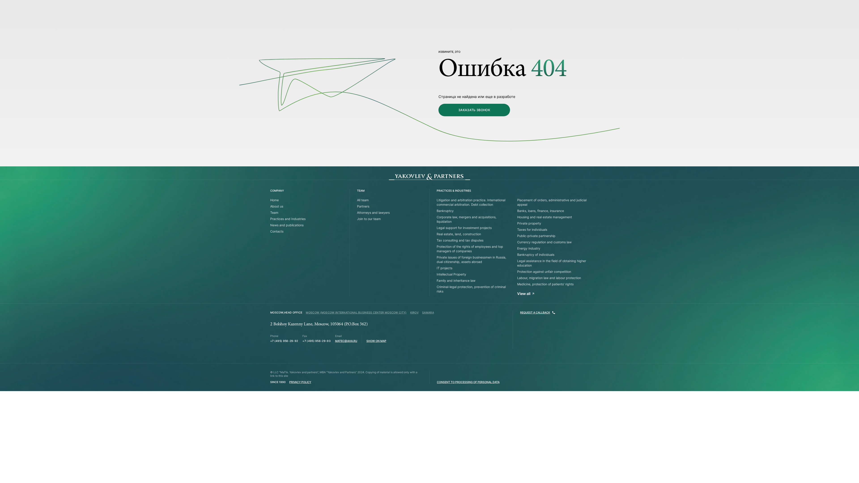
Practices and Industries (288, 219)
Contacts (276, 231)
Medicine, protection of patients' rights (545, 284)
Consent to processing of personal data (468, 382)
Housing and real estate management (544, 217)
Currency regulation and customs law (544, 242)
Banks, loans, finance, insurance (540, 211)
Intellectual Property (451, 274)
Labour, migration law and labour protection (549, 278)
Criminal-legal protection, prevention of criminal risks (471, 289)
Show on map (376, 341)
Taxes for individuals (532, 229)
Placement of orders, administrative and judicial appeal (552, 202)
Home (274, 200)
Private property (529, 223)
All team (363, 200)
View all (523, 293)
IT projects (444, 268)
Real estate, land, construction (459, 234)
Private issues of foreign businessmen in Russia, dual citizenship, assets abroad (471, 259)
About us (276, 206)
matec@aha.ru (346, 341)
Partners (363, 206)
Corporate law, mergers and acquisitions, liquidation (466, 219)
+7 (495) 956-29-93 (316, 341)
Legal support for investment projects (464, 228)
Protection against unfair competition (544, 271)
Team (274, 212)
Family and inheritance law (456, 280)
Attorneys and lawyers (373, 212)
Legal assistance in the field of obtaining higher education (551, 263)
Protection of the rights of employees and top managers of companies (470, 249)
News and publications (287, 225)
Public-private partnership (536, 236)
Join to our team (369, 219)
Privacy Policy (300, 382)
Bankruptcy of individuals (535, 254)
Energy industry (528, 248)
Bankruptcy (445, 211)
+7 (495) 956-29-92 (284, 341)
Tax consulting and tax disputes (460, 240)
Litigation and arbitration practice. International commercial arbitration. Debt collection (471, 202)
